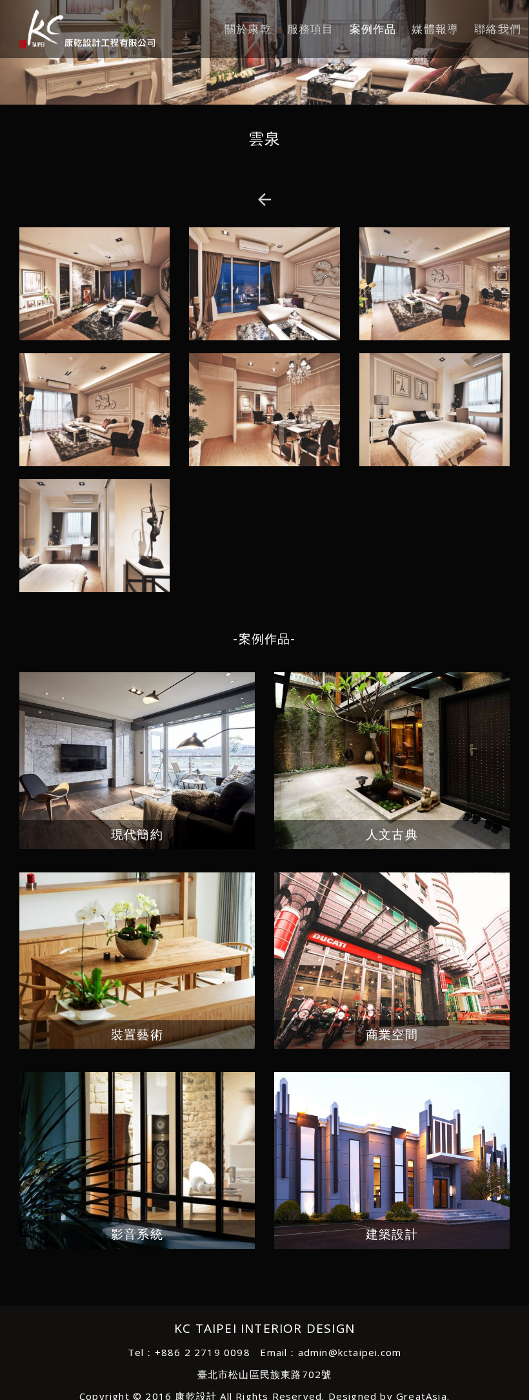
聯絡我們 (497, 28)
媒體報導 (435, 28)
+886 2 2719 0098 (202, 1352)
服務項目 (310, 28)
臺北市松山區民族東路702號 (264, 1374)
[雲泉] (94, 288)
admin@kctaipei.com (350, 1352)
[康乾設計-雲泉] (77, 29)
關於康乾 (248, 28)
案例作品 (373, 28)
